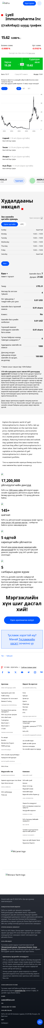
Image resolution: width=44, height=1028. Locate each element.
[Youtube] (22, 672)
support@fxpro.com (8, 1000)
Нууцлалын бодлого (25, 947)
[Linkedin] (9, 672)
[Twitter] (15, 672)
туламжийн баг (20, 991)
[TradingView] (41, 672)
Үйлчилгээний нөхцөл (9, 947)
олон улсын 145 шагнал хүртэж (14, 522)
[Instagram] (35, 672)
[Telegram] (28, 672)
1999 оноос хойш (16, 490)
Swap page (31, 53)
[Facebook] (2, 672)
